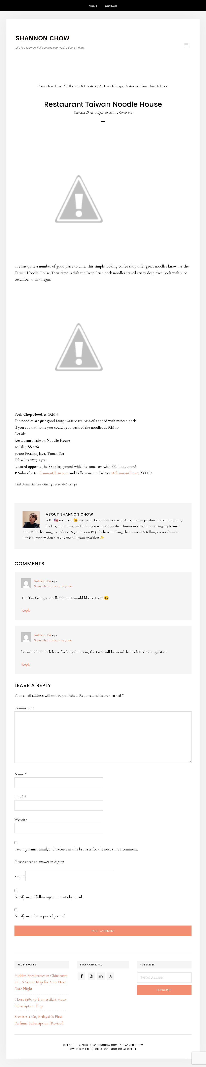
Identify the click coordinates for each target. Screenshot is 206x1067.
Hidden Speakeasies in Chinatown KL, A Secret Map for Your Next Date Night (41, 982)
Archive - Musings (42, 484)
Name (20, 774)
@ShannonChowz (125, 473)
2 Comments (124, 112)
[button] (186, 45)
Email (20, 797)
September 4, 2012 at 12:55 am (53, 586)
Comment (23, 708)
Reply (26, 610)
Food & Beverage (66, 484)
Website (20, 819)
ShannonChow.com (53, 473)
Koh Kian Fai (42, 581)
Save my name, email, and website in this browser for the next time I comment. (76, 849)
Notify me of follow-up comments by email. (48, 897)
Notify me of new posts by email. (40, 916)
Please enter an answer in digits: (39, 861)
